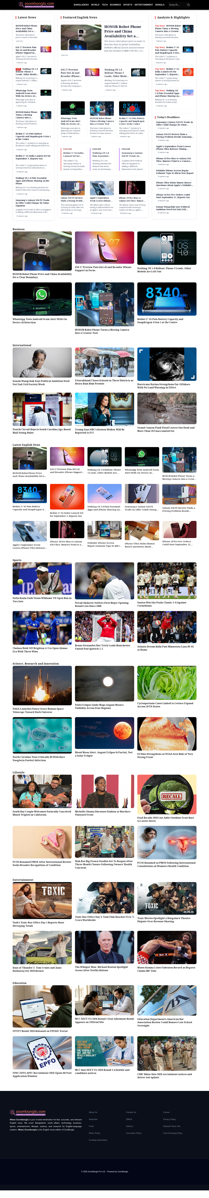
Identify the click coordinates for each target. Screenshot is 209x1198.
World (95, 4)
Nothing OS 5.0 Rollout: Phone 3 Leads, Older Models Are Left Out (27, 73)
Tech (105, 4)
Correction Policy (133, 1133)
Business (115, 4)
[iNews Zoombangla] (36, 4)
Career (166, 1112)
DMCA (129, 1119)
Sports (127, 4)
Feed (91, 1126)
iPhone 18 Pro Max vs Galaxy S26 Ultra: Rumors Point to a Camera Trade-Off (132, 202)
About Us (93, 1112)
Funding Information (98, 1140)
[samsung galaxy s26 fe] (73, 194)
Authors (129, 1126)
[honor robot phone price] (46, 31)
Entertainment (144, 4)
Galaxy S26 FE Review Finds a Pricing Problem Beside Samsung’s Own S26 (73, 202)
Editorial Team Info (171, 1126)
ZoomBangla (122, 1172)
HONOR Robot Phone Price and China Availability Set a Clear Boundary (26, 30)
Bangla (159, 4)
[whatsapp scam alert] (46, 95)
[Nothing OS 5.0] (188, 95)
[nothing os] (46, 73)
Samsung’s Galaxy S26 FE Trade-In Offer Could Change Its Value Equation (33, 203)
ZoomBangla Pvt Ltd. (97, 1172)
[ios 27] (46, 51)
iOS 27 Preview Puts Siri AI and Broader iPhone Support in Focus (26, 51)
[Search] (188, 5)
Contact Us (131, 1112)
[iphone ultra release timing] (102, 194)
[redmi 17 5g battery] (188, 52)
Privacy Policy (169, 1119)
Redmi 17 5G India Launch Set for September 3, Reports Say (33, 157)
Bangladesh (81, 4)
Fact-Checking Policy (172, 1133)
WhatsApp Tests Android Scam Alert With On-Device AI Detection (26, 94)
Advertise (93, 1119)
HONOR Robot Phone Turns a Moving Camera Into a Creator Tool (26, 116)
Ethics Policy (94, 1133)
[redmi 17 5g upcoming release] (188, 75)
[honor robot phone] (46, 118)
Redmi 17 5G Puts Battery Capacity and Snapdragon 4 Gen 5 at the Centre (33, 136)
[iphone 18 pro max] (132, 193)
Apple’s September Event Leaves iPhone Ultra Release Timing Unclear (100, 202)
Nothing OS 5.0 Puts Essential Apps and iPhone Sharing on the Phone (32, 181)
